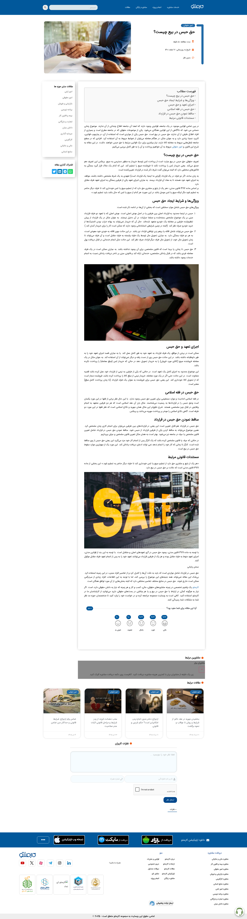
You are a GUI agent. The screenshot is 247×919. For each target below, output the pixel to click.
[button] (70, 171)
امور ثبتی (68, 91)
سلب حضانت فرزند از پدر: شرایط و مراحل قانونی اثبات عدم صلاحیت (104, 722)
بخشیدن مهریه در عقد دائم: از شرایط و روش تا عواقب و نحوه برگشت (185, 722)
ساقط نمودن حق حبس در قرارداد (176, 114)
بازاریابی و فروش (65, 103)
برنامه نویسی (66, 109)
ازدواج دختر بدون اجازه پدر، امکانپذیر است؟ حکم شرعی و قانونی (144, 722)
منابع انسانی (66, 152)
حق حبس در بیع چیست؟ (180, 96)
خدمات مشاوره (173, 7)
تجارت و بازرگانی (65, 122)
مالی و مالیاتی (66, 146)
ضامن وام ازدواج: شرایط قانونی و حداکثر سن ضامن (63, 721)
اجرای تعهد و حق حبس (181, 105)
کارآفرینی (68, 140)
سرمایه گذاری (66, 134)
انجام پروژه (157, 7)
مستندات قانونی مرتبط (181, 118)
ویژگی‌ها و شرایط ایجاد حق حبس (175, 100)
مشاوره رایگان (141, 7)
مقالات (127, 7)
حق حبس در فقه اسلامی (180, 109)
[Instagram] (59, 863)
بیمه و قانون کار (65, 116)
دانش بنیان (67, 128)
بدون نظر (186, 58)
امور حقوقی (188, 25)
